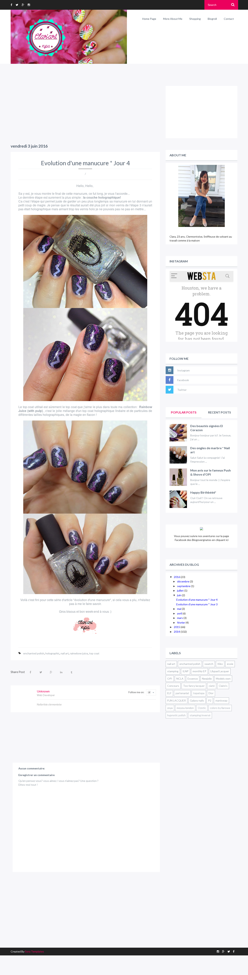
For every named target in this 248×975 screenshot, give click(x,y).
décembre (183, 581)
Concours (173, 685)
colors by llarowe (220, 707)
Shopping (195, 18)
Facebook (183, 380)
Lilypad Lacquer (219, 671)
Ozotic (202, 707)
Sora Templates (34, 951)
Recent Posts (219, 412)
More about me (172, 18)
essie (230, 663)
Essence (193, 678)
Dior (211, 693)
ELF (169, 693)
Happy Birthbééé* (203, 492)
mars (180, 617)
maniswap (221, 700)
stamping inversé (200, 715)
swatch (208, 663)
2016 (177, 577)
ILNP (186, 671)
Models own (223, 678)
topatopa (198, 693)
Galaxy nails (197, 700)
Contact (229, 18)
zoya (170, 707)
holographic (52, 653)
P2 (209, 700)
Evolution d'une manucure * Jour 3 (197, 604)
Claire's (223, 685)
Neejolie (207, 678)
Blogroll (212, 18)
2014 (177, 631)
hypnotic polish (176, 715)
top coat (94, 653)
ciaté (212, 685)
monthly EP (199, 671)
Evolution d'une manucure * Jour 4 (197, 599)
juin (179, 595)
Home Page (149, 18)
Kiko (220, 663)
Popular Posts (183, 412)
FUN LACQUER (176, 700)
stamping (172, 671)
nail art (65, 653)
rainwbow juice (79, 653)
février (181, 622)
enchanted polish (33, 653)
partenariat (182, 693)
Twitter (182, 389)
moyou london (185, 707)
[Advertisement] (85, 113)
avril (180, 613)
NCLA (179, 678)
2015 (177, 627)
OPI (169, 678)
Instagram (183, 370)
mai (179, 608)
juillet (180, 590)
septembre (184, 586)
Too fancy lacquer (194, 685)
